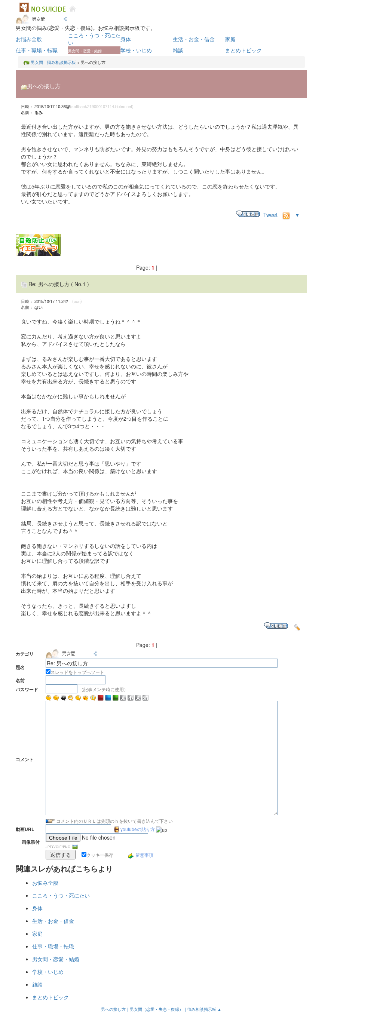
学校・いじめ (136, 50)
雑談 (178, 50)
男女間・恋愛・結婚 (55, 959)
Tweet (270, 214)
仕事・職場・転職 (37, 50)
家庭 (230, 39)
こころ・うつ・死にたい (61, 895)
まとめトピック (243, 50)
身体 (125, 39)
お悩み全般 (29, 39)
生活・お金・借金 (194, 39)
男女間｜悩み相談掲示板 (53, 62)
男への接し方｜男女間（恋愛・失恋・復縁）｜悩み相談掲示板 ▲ (161, 1009)
